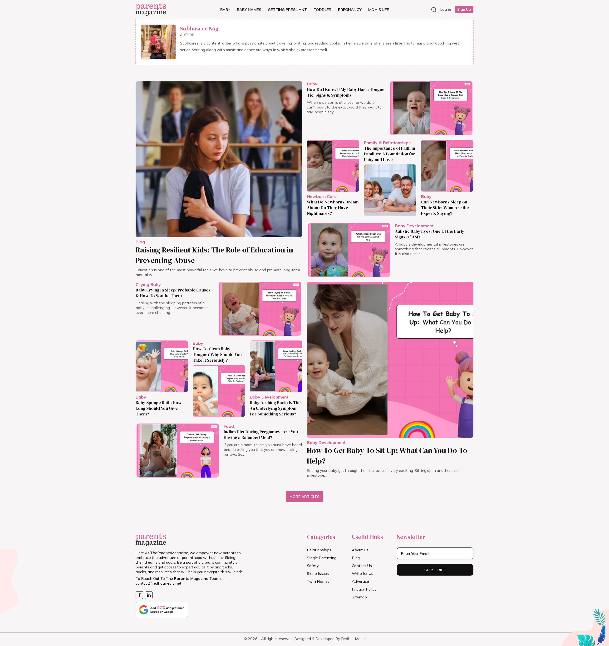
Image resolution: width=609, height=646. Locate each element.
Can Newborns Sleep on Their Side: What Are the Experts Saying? (445, 207)
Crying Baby (148, 284)
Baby (225, 9)
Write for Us (362, 573)
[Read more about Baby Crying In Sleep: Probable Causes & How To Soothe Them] (260, 309)
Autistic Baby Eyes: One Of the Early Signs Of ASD (429, 234)
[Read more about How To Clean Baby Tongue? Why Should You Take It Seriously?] (219, 391)
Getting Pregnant (287, 9)
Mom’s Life (378, 9)
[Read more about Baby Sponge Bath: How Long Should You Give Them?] (162, 366)
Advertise (360, 581)
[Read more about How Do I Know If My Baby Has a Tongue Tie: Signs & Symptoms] (431, 108)
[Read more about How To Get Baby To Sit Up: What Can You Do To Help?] (390, 360)
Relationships (319, 549)
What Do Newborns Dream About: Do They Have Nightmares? (333, 207)
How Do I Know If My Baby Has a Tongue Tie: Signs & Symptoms (345, 92)
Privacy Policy (364, 589)
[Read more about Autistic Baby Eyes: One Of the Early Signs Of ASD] (349, 250)
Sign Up (464, 9)
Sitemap (359, 597)
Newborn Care (322, 196)
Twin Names (318, 581)
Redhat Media (353, 638)
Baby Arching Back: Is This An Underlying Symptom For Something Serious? (276, 408)
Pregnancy (350, 9)
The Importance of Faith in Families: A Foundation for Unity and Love (389, 154)
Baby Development (414, 225)
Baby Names (249, 9)
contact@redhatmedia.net (158, 583)
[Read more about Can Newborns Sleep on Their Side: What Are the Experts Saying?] (447, 166)
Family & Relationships (387, 142)
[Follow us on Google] (162, 608)
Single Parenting (321, 557)
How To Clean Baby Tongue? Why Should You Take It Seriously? (217, 354)
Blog (140, 242)
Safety (313, 565)
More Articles (304, 496)
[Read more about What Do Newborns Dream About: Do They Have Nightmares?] (333, 166)
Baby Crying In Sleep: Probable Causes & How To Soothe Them (173, 293)
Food (229, 426)
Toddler (322, 9)
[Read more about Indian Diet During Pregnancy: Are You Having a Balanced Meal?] (178, 451)
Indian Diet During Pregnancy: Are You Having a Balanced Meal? (261, 434)
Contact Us (362, 565)
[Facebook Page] (139, 595)
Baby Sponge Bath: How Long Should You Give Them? (159, 408)
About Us (360, 549)
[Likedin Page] (149, 595)
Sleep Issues (318, 573)
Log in (445, 9)
